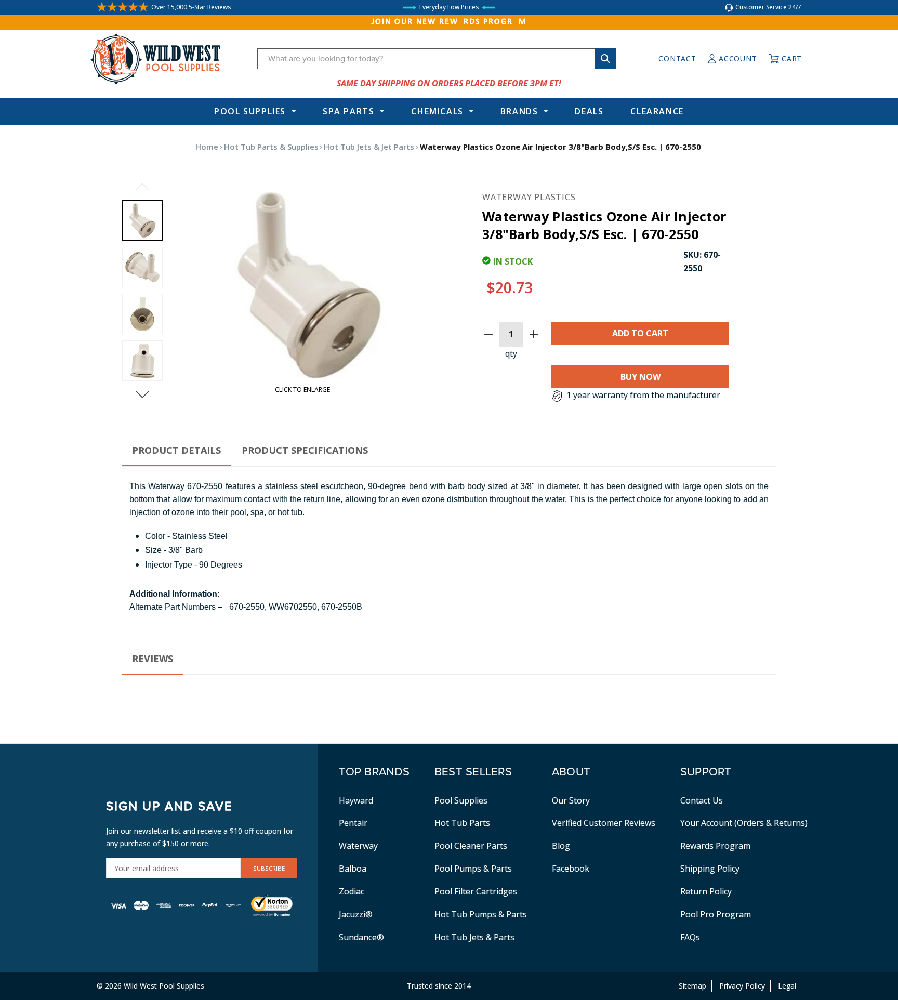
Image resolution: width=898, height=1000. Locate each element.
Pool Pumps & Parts (473, 868)
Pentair (353, 822)
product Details (176, 450)
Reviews (152, 658)
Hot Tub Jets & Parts (474, 937)
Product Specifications (305, 450)
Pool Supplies (250, 111)
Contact (677, 58)
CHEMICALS (437, 111)
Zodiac (351, 891)
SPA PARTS (348, 111)
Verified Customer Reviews (603, 822)
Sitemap (692, 986)
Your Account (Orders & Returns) (744, 822)
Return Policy (706, 891)
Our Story (571, 800)
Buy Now (640, 377)
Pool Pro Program (715, 914)
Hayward (356, 800)
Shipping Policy (709, 868)
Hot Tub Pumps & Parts (480, 914)
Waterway (358, 845)
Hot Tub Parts (462, 822)
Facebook (570, 868)
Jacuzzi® (356, 914)
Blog (561, 845)
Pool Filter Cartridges (475, 891)
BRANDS (519, 111)
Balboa (352, 868)
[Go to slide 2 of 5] (142, 394)
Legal (787, 986)
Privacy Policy (742, 986)
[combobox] (436, 58)
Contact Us (701, 800)
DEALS (589, 111)
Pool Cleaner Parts (470, 845)
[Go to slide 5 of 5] (142, 186)
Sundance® (361, 937)
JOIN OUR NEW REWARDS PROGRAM (449, 22)
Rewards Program (715, 845)
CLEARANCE (656, 111)
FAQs (690, 937)
